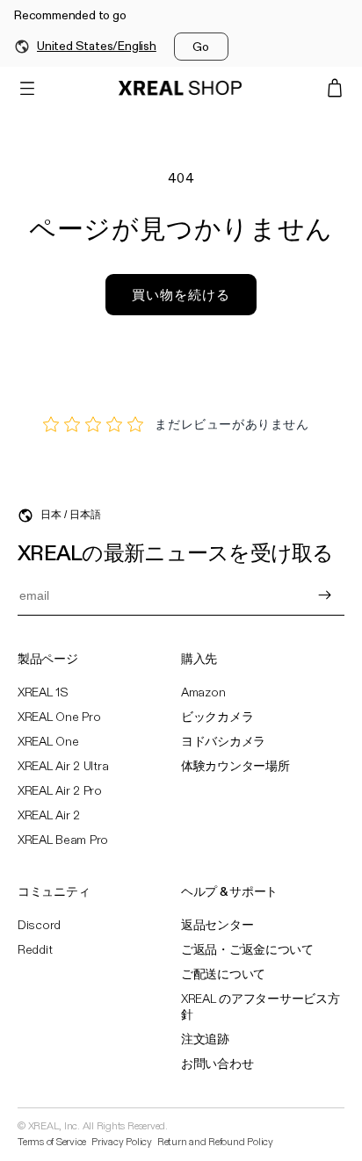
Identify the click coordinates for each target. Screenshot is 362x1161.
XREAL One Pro (59, 717)
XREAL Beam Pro (63, 840)
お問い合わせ (217, 1064)
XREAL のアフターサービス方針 (260, 1007)
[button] (27, 88)
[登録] (324, 595)
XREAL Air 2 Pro (60, 791)
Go (201, 47)
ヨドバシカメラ (223, 742)
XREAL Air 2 (49, 816)
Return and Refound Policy (215, 1142)
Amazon (203, 693)
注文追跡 (205, 1040)
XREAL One (48, 742)
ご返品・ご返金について (247, 950)
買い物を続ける (181, 295)
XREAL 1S (43, 693)
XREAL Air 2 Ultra (63, 767)
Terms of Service (52, 1142)
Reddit (35, 950)
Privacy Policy (121, 1142)
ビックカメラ (217, 717)
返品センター (217, 925)
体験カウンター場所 (235, 767)
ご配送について (223, 975)
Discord (39, 925)
